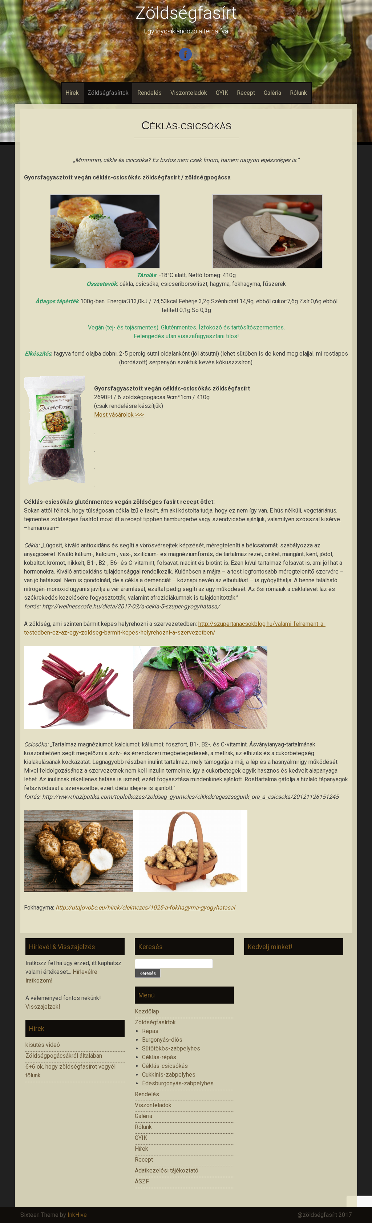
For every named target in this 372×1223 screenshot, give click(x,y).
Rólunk (298, 92)
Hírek (72, 92)
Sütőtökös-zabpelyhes (171, 1048)
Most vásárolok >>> (119, 414)
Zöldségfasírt (186, 13)
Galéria (272, 92)
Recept (246, 92)
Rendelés (149, 92)
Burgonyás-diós (162, 1039)
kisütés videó (42, 1044)
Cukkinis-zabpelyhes (168, 1074)
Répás (150, 1031)
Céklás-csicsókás (165, 1065)
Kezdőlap (147, 1011)
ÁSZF (142, 1181)
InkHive (77, 1214)
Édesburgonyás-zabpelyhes (178, 1083)
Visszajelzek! (42, 1006)
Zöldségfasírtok (108, 92)
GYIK (222, 92)
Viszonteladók (188, 92)
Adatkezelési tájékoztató (166, 1170)
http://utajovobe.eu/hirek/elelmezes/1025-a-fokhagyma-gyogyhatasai (145, 907)
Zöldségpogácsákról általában (63, 1055)
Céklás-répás (159, 1057)
